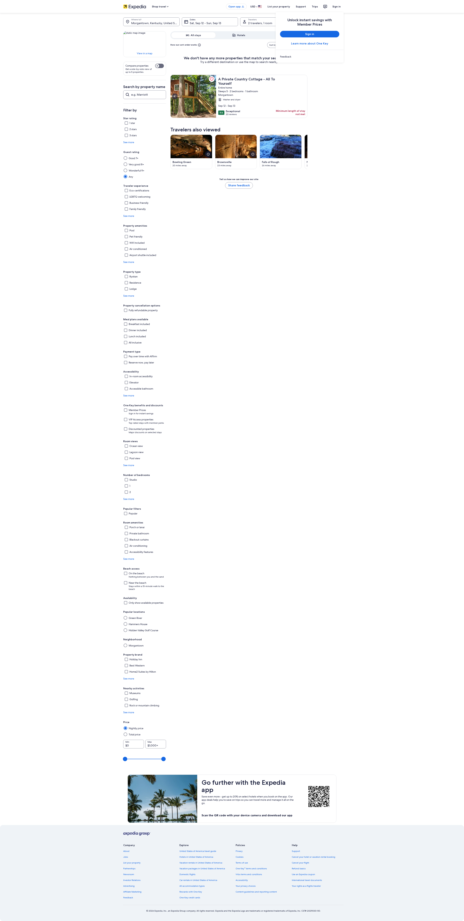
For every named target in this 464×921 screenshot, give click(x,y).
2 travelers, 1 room (260, 23)
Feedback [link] (128, 897)
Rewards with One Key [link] (190, 891)
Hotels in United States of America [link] (196, 856)
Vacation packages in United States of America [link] (202, 868)
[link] (310, 56)
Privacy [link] (239, 851)
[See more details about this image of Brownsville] (253, 154)
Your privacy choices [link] (246, 886)
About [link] (126, 851)
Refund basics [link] (299, 868)
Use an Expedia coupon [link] (303, 874)
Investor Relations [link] (131, 880)
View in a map (144, 53)
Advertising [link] (128, 886)
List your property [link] (131, 862)
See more (128, 142)
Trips (315, 6)
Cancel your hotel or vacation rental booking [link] (313, 856)
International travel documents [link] (307, 880)
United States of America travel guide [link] (197, 851)
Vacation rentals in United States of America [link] (200, 862)
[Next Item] (307, 152)
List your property (279, 6)
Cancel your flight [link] (300, 862)
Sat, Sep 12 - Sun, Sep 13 (205, 23)
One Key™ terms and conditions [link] (251, 868)
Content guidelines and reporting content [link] (256, 891)
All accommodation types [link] (192, 886)
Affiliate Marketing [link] (132, 891)
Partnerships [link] (129, 868)
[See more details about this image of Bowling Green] (208, 154)
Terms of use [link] (242, 862)
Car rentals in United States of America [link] (198, 880)
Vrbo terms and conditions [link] (249, 874)
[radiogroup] (238, 35)
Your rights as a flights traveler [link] (306, 886)
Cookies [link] (239, 856)
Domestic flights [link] (187, 874)
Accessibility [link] (242, 880)
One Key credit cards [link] (189, 897)
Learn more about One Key (309, 43)
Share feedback (239, 185)
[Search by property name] (144, 94)
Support (301, 6)
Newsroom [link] (128, 874)
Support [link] (296, 851)
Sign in (336, 6)
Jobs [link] (125, 856)
